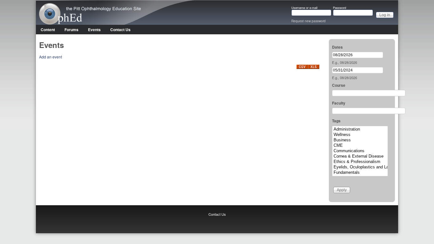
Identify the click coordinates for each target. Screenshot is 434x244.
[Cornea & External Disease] (360, 156)
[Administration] (360, 129)
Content (48, 29)
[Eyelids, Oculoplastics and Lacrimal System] (360, 167)
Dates (337, 47)
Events (94, 29)
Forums (71, 29)
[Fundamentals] (360, 172)
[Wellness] (360, 135)
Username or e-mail (304, 8)
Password (339, 8)
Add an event (50, 56)
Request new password (308, 21)
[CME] (360, 145)
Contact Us (120, 29)
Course (338, 85)
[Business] (360, 140)
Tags (336, 121)
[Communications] (360, 151)
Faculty (338, 103)
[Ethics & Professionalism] (360, 162)
